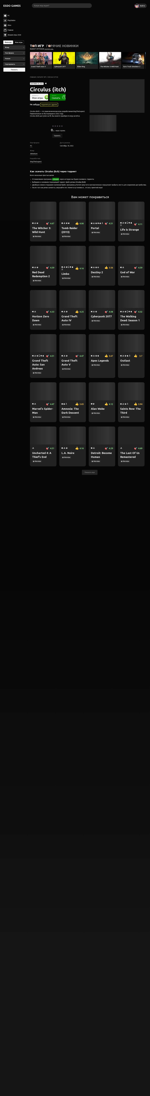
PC (31, 146)
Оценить (57, 136)
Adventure (33, 154)
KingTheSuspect (36, 161)
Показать (14, 70)
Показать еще (90, 472)
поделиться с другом (49, 105)
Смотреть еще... (49, 49)
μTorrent (56, 179)
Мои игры (37, 236)
